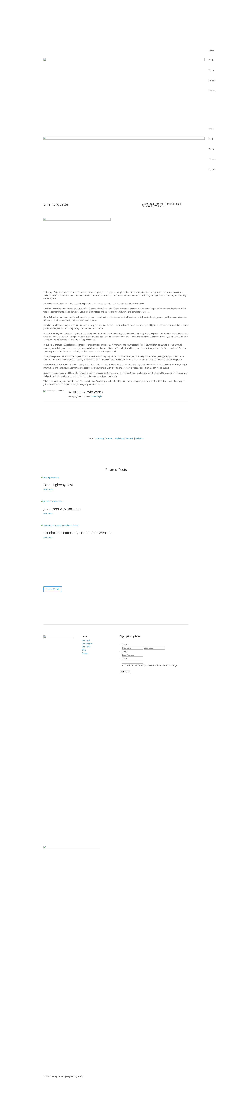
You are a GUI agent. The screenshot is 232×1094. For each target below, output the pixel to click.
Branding (147, 203)
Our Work (86, 640)
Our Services (87, 643)
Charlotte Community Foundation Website (78, 532)
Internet (159, 203)
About (211, 50)
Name (125, 644)
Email (125, 651)
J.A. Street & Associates (62, 508)
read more (48, 489)
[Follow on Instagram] (121, 597)
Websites (159, 206)
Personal (147, 206)
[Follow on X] (116, 597)
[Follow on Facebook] (110, 597)
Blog (84, 650)
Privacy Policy (77, 1076)
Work (211, 60)
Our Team (86, 646)
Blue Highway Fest (58, 484)
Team (211, 70)
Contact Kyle (96, 396)
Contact (212, 90)
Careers (212, 80)
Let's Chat (52, 589)
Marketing (173, 203)
